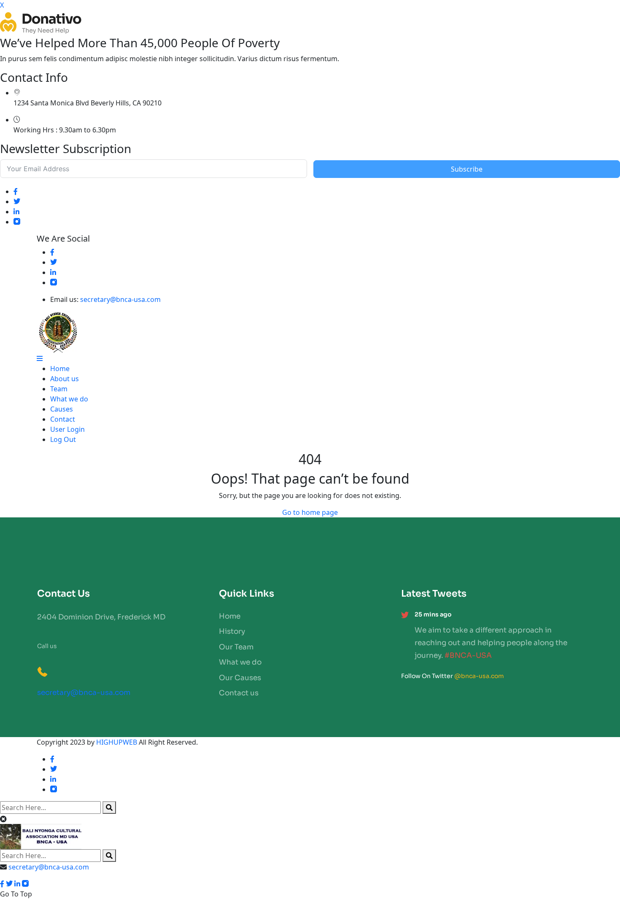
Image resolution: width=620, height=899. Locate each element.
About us (64, 378)
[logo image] (310, 836)
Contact (62, 419)
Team (58, 388)
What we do (69, 399)
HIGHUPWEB (116, 742)
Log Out (63, 439)
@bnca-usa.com (479, 676)
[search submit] (109, 807)
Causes (61, 409)
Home (60, 368)
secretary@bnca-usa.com (120, 299)
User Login (67, 429)
